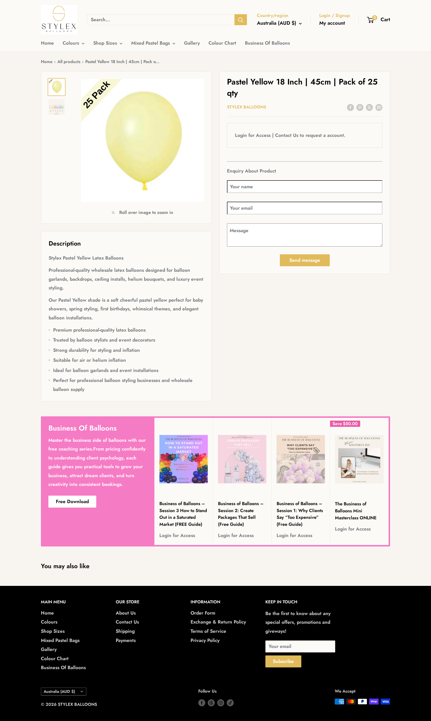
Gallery (192, 43)
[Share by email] (378, 106)
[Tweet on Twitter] (369, 106)
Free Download (72, 501)
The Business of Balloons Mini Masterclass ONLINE (356, 511)
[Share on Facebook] (350, 106)
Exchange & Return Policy (218, 622)
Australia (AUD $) (59, 691)
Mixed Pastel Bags (150, 43)
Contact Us (286, 135)
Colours (71, 43)
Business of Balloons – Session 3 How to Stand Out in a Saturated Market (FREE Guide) (183, 514)
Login (241, 135)
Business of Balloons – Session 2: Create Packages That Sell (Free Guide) (241, 514)
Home (47, 43)
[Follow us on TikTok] (230, 703)
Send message (304, 260)
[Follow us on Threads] (211, 703)
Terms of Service (208, 631)
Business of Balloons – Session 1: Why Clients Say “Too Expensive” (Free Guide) (300, 514)
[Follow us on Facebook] (201, 703)
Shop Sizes (105, 43)
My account (332, 23)
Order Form (203, 613)
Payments (126, 640)
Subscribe (283, 661)
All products (68, 62)
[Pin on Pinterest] (359, 106)
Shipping (125, 631)
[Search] (240, 19)
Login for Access (177, 535)
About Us (126, 613)
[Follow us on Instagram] (220, 703)
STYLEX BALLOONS (246, 107)
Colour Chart (222, 43)
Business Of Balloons (267, 43)
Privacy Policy (205, 640)
